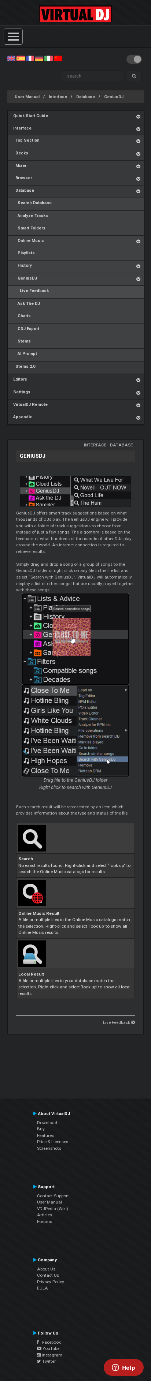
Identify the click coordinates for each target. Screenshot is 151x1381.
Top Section (26, 140)
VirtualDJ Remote (30, 404)
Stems (22, 341)
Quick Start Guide (30, 115)
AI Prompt (25, 353)
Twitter (48, 1361)
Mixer (19, 165)
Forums (44, 1221)
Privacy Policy (50, 1281)
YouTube (50, 1348)
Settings (21, 392)
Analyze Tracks (30, 215)
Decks (20, 153)
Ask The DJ (26, 303)
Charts (22, 316)
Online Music (28, 240)
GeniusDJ (114, 96)
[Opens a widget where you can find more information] (123, 1368)
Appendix (22, 417)
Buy (41, 1128)
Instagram (51, 1355)
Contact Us (48, 1275)
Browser (22, 178)
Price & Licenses (52, 1141)
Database (85, 96)
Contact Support (53, 1195)
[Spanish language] (20, 58)
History (22, 265)
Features (45, 1135)
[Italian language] (48, 58)
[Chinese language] (58, 58)
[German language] (39, 58)
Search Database (32, 203)
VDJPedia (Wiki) (52, 1208)
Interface (58, 96)
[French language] (30, 58)
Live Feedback (31, 290)
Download (47, 1122)
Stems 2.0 (24, 366)
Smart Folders (29, 228)
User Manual (27, 96)
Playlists (24, 253)
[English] (11, 58)
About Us (46, 1269)
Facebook (50, 1342)
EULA (42, 1288)
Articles (44, 1214)
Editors (20, 379)
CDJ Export (26, 328)
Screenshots (49, 1148)
